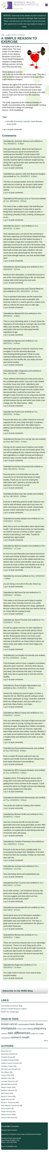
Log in (4, 129)
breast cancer (9, 1024)
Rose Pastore (6, 1108)
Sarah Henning (6, 1111)
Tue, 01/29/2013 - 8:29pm (16, 773)
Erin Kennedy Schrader (9, 1069)
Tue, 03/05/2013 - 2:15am (13, 844)
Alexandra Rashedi (8, 1054)
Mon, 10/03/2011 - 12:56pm (14, 373)
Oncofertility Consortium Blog (11, 1006)
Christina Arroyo (7, 1057)
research (4, 1033)
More (46, 1040)
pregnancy (40, 1028)
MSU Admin (5, 1093)
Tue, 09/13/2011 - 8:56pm (16, 496)
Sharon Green (6, 1114)
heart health (11, 124)
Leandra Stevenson (8, 1081)
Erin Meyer (5, 1072)
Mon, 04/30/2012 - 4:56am (23, 688)
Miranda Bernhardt (8, 1084)
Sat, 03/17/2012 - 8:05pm (16, 751)
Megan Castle (6, 1087)
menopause (8, 1028)
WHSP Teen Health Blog (10, 1012)
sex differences (19, 1033)
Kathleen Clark (6, 1078)
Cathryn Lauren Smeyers (10, 1063)
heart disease (36, 121)
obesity (30, 1028)
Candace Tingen (7, 1066)
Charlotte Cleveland (8, 1060)
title (46, 5)
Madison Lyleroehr (7, 1090)
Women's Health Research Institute (14, 1009)
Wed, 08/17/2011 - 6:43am (16, 442)
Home (3, 35)
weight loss (35, 1033)
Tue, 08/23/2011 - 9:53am (16, 201)
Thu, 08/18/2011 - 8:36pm (13, 144)
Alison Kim (5, 1051)
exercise (26, 121)
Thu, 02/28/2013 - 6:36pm (26, 176)
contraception (23, 1024)
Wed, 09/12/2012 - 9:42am (14, 469)
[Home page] (20, 8)
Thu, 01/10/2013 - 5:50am (16, 800)
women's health (20, 1037)
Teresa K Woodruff (8, 1117)
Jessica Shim (6, 1075)
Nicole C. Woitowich (8, 1102)
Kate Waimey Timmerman (10, 1105)
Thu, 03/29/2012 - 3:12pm (16, 658)
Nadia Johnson (6, 1099)
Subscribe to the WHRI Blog (17, 991)
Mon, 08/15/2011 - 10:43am (27, 291)
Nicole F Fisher (6, 1096)
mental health (22, 1029)
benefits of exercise (14, 121)
